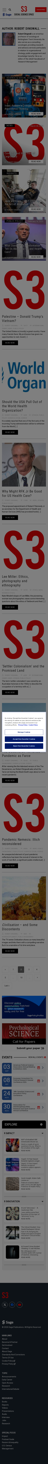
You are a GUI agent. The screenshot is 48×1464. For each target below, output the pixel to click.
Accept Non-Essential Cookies (24, 739)
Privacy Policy (23, 725)
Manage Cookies (24, 732)
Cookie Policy (33, 725)
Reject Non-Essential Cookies (24, 746)
